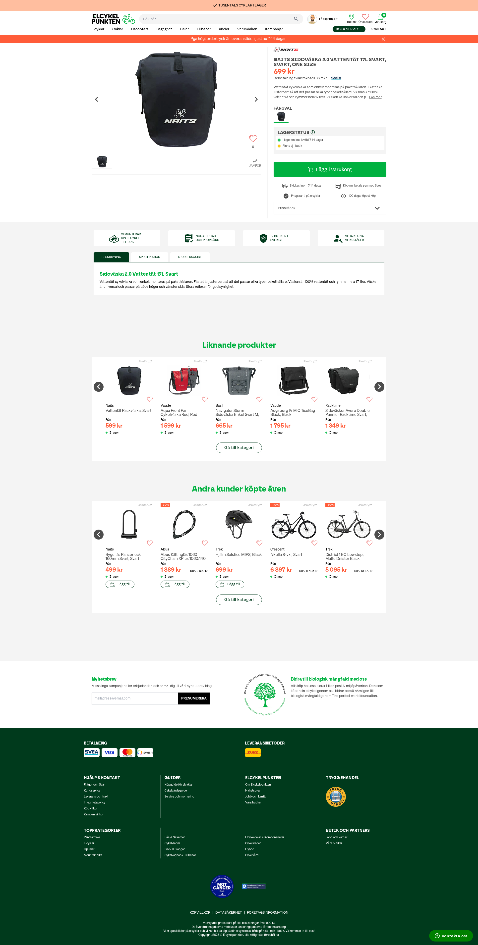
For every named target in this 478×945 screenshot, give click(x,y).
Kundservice (92, 790)
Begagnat (164, 29)
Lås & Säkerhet (175, 837)
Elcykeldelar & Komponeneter (264, 837)
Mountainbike (93, 855)
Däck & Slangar (175, 849)
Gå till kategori (239, 447)
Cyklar (117, 29)
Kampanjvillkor (94, 814)
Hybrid (249, 849)
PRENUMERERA (194, 698)
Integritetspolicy (94, 802)
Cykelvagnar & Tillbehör (180, 855)
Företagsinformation (267, 912)
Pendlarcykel (92, 837)
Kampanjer (274, 29)
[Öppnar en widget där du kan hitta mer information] (451, 936)
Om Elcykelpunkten (258, 784)
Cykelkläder (172, 843)
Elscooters (139, 29)
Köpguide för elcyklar (179, 784)
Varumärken (247, 29)
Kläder (224, 29)
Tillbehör (204, 29)
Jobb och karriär (256, 796)
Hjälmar (89, 849)
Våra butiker (253, 802)
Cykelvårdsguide (176, 790)
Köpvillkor (90, 808)
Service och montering (179, 796)
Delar (184, 29)
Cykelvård (251, 855)
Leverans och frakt (96, 796)
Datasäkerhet (228, 912)
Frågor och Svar (94, 784)
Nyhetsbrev (252, 790)
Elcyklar (98, 29)
